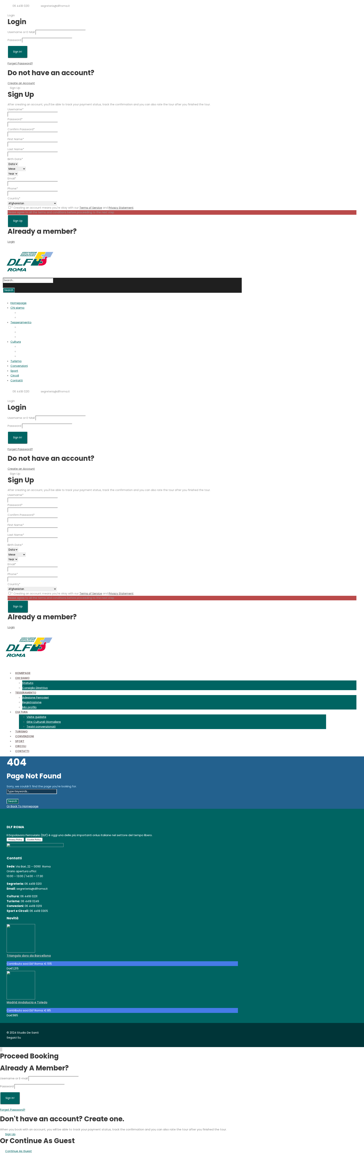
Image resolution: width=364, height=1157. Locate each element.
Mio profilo (25, 337)
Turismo (16, 361)
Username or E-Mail (21, 32)
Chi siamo (17, 308)
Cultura (15, 342)
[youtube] (25, 10)
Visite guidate (28, 346)
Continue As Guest (18, 1151)
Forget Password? (20, 63)
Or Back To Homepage (22, 806)
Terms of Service (90, 208)
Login (11, 242)
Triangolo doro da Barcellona (29, 956)
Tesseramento (20, 322)
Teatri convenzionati (32, 356)
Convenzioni (19, 366)
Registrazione (27, 332)
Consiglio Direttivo (31, 317)
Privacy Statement (121, 208)
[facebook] (13, 10)
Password (14, 40)
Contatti (16, 380)
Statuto (23, 313)
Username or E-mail (14, 1078)
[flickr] (19, 10)
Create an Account (21, 83)
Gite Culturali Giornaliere (35, 351)
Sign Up (10, 1134)
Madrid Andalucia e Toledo (27, 1002)
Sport (14, 371)
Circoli (14, 375)
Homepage (18, 303)
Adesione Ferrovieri (31, 327)
